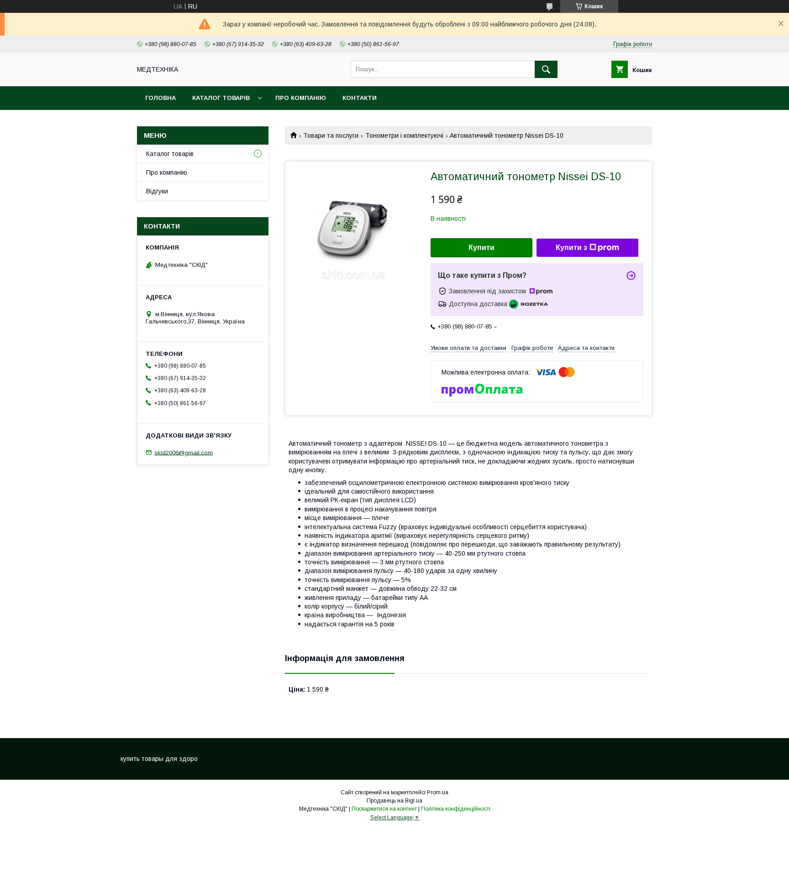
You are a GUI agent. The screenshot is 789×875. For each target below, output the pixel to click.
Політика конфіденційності (455, 809)
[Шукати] (546, 69)
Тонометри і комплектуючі (404, 135)
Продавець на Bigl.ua (394, 800)
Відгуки (157, 191)
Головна (160, 97)
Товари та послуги (330, 135)
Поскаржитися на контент (384, 809)
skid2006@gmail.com (183, 452)
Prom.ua (437, 792)
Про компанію (300, 97)
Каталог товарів (221, 97)
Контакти (359, 97)
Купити (481, 247)
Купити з (571, 247)
